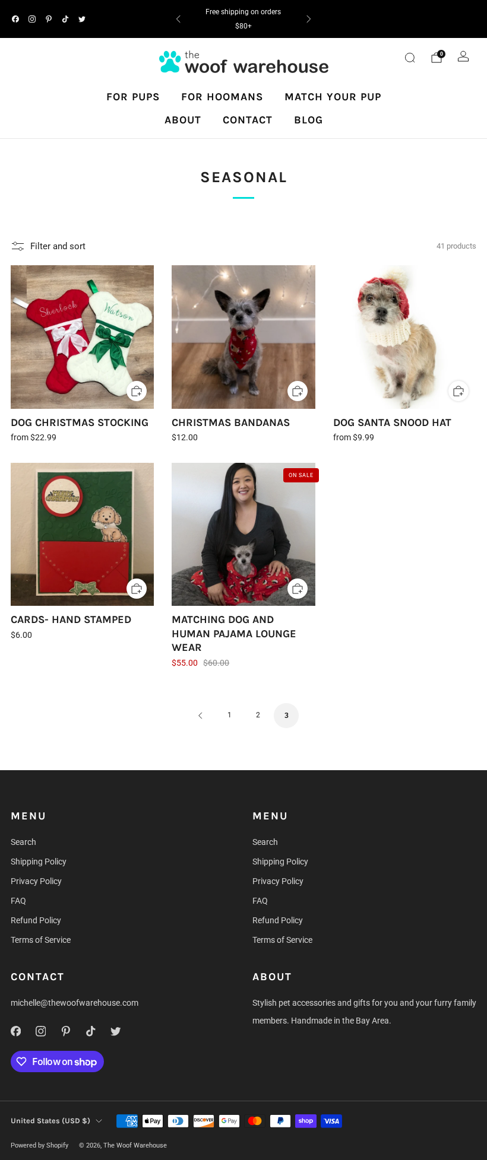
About (183, 119)
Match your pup (332, 96)
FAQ (18, 900)
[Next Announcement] (309, 19)
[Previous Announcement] (178, 19)
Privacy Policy (36, 881)
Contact (248, 119)
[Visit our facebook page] (15, 19)
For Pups (133, 96)
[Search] (410, 57)
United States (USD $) (50, 1120)
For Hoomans (222, 96)
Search (23, 842)
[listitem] (243, 19)
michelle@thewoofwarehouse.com (74, 1003)
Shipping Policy (39, 861)
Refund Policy (36, 920)
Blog (308, 119)
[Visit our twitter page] (82, 19)
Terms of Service (41, 940)
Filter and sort (58, 246)
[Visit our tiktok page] (65, 19)
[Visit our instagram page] (32, 19)
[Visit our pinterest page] (48, 19)
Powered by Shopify (39, 1145)
